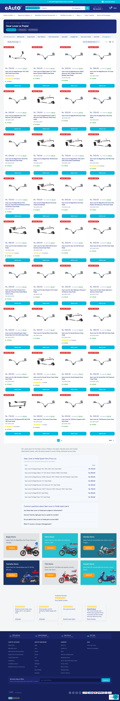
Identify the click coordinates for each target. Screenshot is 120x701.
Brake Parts (11, 645)
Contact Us (64, 648)
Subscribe (106, 680)
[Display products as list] (113, 42)
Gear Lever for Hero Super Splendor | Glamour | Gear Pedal (101, 291)
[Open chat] (115, 696)
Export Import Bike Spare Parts (69, 660)
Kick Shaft (96, 36)
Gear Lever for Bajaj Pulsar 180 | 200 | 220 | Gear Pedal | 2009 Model (73, 159)
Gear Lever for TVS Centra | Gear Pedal (45, 419)
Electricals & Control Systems (16, 651)
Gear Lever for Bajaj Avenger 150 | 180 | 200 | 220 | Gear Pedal (17, 72)
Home (7, 22)
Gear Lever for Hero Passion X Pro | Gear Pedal (46, 291)
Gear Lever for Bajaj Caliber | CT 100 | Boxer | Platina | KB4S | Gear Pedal (45, 72)
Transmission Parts (13, 657)
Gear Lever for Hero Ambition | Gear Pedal (16, 247)
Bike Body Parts (26, 22)
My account (97, 9)
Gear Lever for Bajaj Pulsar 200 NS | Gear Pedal (102, 159)
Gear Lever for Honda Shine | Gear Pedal (45, 333)
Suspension (11, 660)
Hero (36, 648)
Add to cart (17, 85)
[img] (81, 598)
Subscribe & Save (110, 1)
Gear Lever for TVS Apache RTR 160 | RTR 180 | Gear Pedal (17, 420)
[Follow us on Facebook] (70, 693)
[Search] (87, 8)
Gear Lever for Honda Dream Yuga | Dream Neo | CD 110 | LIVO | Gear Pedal (16, 334)
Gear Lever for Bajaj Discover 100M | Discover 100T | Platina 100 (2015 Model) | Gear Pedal (73, 73)
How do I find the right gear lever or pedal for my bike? (41, 515)
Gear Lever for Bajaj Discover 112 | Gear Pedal (101, 72)
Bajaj (36, 645)
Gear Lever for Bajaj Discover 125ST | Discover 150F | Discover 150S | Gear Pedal (45, 117)
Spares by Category (24, 15)
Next (110, 440)
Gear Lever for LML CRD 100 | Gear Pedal (102, 333)
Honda (36, 651)
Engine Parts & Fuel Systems (15, 654)
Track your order (91, 645)
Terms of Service (65, 673)
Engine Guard (31, 36)
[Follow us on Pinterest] (76, 693)
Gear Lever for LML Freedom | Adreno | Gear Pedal (16, 378)
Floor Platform (41, 36)
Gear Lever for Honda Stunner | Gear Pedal (72, 334)
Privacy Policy (64, 663)
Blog (78, 15)
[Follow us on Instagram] (73, 693)
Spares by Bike (8, 15)
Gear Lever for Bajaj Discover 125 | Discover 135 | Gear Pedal (15, 116)
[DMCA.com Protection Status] (14, 698)
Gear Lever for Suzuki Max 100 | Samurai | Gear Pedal (102, 378)
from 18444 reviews (61, 600)
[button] (58, 624)
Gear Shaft (64, 36)
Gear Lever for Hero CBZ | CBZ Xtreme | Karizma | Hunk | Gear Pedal (45, 247)
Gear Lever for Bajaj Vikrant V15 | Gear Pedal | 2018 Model (45, 203)
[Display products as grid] (110, 42)
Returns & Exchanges (103, 15)
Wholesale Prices (65, 657)
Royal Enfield (38, 670)
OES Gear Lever (9, 75)
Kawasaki (37, 673)
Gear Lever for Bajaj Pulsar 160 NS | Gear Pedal (46, 159)
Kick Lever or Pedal (86, 36)
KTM (36, 666)
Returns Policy (64, 666)
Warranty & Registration (67, 654)
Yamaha (37, 660)
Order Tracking (89, 15)
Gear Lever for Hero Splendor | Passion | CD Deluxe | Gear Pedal (74, 291)
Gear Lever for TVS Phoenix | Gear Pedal (102, 419)
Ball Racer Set (20, 36)
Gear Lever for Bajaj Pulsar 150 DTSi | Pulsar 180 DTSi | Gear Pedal (16, 159)
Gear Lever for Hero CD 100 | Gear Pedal (102, 246)
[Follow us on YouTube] (80, 693)
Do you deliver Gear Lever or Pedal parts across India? (41, 519)
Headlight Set (74, 36)
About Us (63, 645)
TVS (36, 657)
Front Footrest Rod (53, 36)
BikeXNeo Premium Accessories (45, 15)
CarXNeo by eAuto (66, 15)
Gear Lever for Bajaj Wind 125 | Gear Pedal (72, 203)
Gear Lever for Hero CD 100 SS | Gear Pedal (73, 247)
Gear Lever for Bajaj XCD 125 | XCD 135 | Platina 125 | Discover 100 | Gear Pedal (102, 203)
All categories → (106, 36)
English (11, 692)
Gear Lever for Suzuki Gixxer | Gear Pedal (46, 377)
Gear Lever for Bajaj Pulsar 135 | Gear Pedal (101, 116)
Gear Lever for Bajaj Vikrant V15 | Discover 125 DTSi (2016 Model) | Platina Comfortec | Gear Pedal (17, 204)
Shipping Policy (65, 670)
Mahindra (37, 663)
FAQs (62, 651)
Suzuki (36, 654)
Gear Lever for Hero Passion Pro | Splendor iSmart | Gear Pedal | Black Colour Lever (16, 291)
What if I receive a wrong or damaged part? (38, 524)
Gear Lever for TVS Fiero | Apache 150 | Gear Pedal (73, 420)
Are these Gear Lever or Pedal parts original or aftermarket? (43, 510)
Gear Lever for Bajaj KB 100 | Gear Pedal (73, 115)
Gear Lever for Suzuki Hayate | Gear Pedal (72, 378)
